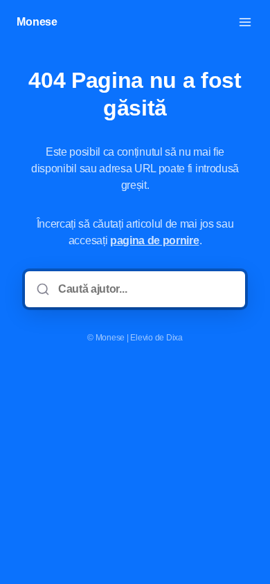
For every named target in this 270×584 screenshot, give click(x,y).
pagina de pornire (154, 240)
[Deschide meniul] (245, 22)
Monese (37, 22)
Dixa (174, 338)
